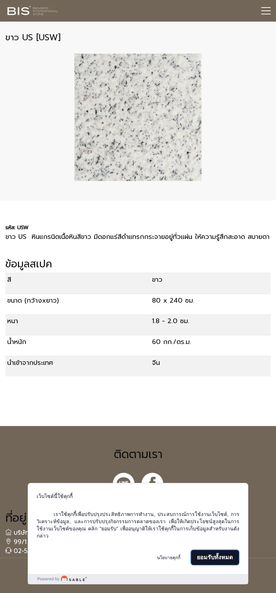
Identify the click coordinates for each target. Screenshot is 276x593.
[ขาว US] (138, 117)
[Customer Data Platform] (138, 579)
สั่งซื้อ (20, 390)
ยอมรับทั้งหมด (215, 557)
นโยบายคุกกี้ (168, 557)
